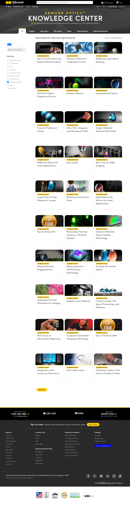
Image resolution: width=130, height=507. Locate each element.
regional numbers (22, 416)
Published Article (15, 73)
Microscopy (58, 31)
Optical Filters (38, 454)
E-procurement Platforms (71, 455)
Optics (69, 31)
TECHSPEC (9, 458)
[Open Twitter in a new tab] (95, 477)
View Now (49, 58)
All (22, 31)
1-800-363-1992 (113, 6)
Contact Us (121, 6)
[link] (120, 1)
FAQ (11, 66)
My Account (108, 3)
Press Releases (9, 449)
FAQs (36, 441)
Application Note (15, 60)
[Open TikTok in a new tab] (120, 477)
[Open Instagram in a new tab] (114, 477)
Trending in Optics (16, 82)
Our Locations (9, 444)
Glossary (12, 70)
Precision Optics (39, 452)
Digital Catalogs (99, 438)
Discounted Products (70, 449)
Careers (8, 447)
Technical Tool (14, 79)
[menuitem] (10, 6)
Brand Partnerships (11, 461)
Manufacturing (18, 6)
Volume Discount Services (71, 441)
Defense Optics (39, 463)
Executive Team (10, 438)
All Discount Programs (70, 435)
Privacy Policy (9, 478)
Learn (28, 6)
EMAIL (81, 413)
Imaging (32, 31)
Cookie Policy (18, 478)
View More (41, 390)
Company (35, 6)
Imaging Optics (39, 460)
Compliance (9, 455)
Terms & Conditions (28, 478)
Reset (9, 44)
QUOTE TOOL (107, 413)
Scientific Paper (15, 76)
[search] (65, 2)
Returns (37, 438)
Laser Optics (44, 31)
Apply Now (102, 446)
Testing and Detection (100, 31)
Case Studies (14, 63)
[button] (113, 6)
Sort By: (107, 38)
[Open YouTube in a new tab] (101, 477)
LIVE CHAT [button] (51, 413)
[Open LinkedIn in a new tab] (108, 477)
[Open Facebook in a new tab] (88, 477)
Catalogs (98, 435)
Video (11, 85)
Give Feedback (39, 444)
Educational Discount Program (72, 444)
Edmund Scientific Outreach (72, 452)
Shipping (37, 435)
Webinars (13, 88)
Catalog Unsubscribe (100, 441)
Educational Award (70, 447)
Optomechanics (82, 31)
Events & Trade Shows (11, 441)
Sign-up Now (93, 425)
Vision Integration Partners (72, 438)
